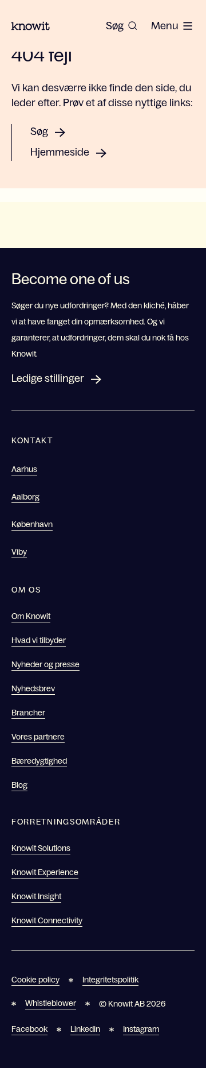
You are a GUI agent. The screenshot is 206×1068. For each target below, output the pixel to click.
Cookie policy (35, 979)
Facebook (29, 1029)
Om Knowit (30, 616)
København (32, 524)
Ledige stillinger (47, 378)
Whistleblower (50, 1003)
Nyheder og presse (45, 664)
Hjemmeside (59, 152)
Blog (19, 785)
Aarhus (24, 469)
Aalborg (25, 496)
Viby (19, 551)
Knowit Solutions (40, 848)
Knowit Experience (44, 872)
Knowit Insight (36, 896)
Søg (39, 131)
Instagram (141, 1029)
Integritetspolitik (110, 979)
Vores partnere (38, 736)
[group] (122, 25)
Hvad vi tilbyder (38, 640)
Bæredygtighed (39, 760)
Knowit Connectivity (46, 920)
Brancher (28, 712)
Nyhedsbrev (33, 688)
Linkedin (85, 1029)
